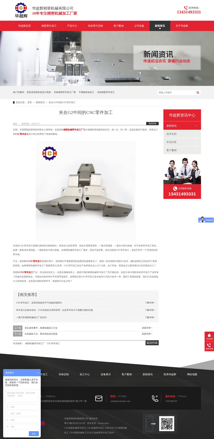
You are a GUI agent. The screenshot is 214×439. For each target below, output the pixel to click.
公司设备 (139, 25)
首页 (29, 102)
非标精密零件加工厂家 (65, 92)
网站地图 (192, 374)
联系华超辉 (170, 374)
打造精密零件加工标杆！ (104, 432)
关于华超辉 (182, 25)
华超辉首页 (24, 25)
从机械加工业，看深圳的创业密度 (41, 334)
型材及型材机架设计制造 (39, 92)
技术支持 (172, 134)
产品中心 (72, 25)
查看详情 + (147, 328)
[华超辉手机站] (168, 423)
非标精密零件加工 (106, 92)
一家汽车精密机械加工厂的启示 (31, 317)
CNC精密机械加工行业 (80, 432)
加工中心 (85, 374)
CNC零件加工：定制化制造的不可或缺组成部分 (39, 303)
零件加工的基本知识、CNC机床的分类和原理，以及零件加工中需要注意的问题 (54, 310)
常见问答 (172, 142)
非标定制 (64, 374)
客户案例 (119, 25)
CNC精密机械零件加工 (75, 428)
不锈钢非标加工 (86, 92)
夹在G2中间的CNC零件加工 (62, 102)
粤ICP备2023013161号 (74, 423)
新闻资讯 (160, 25)
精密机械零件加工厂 (73, 130)
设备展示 (106, 374)
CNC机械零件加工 (95, 428)
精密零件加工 (49, 25)
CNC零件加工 (22, 134)
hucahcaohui (103, 423)
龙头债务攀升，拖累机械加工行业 (41, 328)
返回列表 (152, 123)
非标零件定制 (95, 25)
